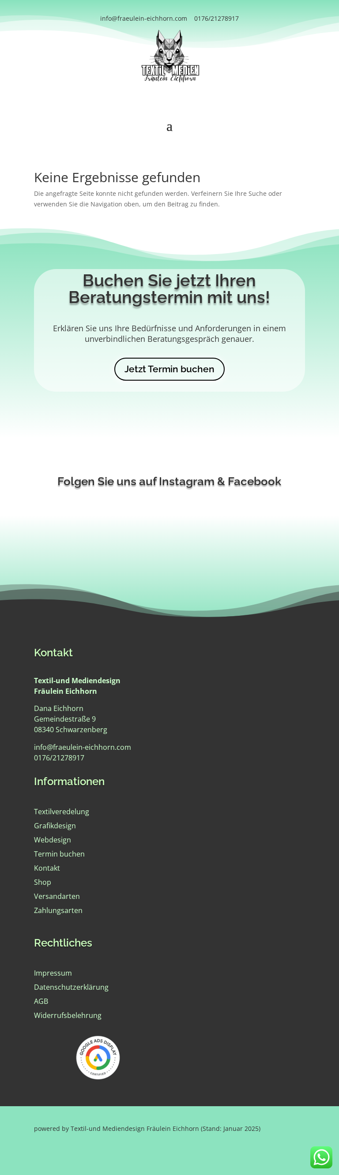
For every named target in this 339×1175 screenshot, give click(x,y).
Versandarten (57, 896)
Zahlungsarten (58, 910)
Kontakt (47, 868)
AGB (41, 1001)
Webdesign (52, 840)
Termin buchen (59, 854)
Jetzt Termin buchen (169, 368)
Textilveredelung (61, 811)
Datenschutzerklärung (71, 987)
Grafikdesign (55, 826)
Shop (42, 882)
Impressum (53, 973)
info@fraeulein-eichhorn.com (143, 18)
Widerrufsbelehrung (68, 1015)
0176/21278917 (216, 18)
